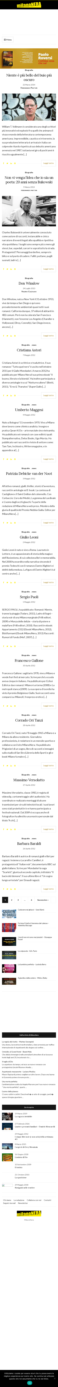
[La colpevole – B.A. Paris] (9, 955)
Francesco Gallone (29, 660)
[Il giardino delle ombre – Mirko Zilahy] (9, 981)
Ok (29, 1383)
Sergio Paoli (29, 597)
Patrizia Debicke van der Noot (29, 473)
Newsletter (23, 1203)
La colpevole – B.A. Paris (27, 951)
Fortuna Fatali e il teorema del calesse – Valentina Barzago (33, 924)
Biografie (29, 70)
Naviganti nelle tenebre (25, 1187)
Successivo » (42, 900)
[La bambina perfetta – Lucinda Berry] (9, 968)
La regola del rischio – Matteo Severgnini (18, 1042)
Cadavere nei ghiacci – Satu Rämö (31, 910)
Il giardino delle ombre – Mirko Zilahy (32, 978)
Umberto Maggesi (29, 410)
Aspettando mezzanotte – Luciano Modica (18, 1072)
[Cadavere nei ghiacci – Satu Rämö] (9, 914)
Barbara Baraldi (29, 843)
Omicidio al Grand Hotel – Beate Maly (17, 1052)
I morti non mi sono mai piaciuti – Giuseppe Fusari (35, 938)
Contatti (47, 1200)
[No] (54, 1378)
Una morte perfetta (9, 1081)
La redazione (19, 1200)
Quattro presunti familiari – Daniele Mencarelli (35, 1126)
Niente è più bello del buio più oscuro (29, 77)
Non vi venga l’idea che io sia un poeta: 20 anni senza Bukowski (29, 179)
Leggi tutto (48, 163)
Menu (9, 39)
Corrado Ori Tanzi (29, 720)
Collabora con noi (34, 1200)
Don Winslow (29, 283)
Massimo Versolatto (29, 780)
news (34, 345)
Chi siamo (7, 1200)
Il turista (18, 1167)
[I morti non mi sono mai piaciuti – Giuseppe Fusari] (9, 942)
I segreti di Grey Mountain (26, 1147)
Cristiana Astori (29, 350)
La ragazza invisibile (23, 1116)
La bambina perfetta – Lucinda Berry (32, 964)
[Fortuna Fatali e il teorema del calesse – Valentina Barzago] (9, 928)
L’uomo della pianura (10, 1091)
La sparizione (20, 1177)
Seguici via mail (9, 1203)
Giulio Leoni (29, 537)
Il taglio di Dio (7, 1062)
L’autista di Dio (21, 1157)
